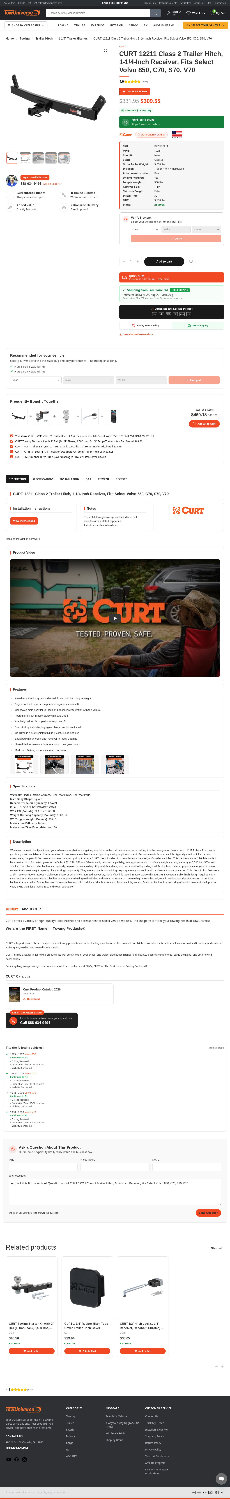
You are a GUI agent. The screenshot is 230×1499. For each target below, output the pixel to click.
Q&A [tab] (88, 479)
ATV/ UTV (71, 1456)
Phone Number (88, 1159)
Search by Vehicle (116, 1416)
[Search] (155, 13)
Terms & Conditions (157, 1456)
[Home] (22, 13)
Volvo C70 (30, 1073)
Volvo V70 (30, 1112)
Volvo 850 (30, 1054)
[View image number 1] (12, 158)
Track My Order (154, 1423)
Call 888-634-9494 (35, 1023)
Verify (178, 238)
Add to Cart (33, 1351)
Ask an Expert (51, 183)
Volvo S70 (30, 1093)
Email (155, 1159)
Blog (209, 3)
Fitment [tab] (103, 479)
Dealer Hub (150, 3)
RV (146, 25)
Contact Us (220, 3)
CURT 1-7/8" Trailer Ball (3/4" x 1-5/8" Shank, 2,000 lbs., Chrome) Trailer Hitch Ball (64, 446)
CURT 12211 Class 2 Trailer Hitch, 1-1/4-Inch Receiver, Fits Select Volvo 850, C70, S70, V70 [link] (152, 38)
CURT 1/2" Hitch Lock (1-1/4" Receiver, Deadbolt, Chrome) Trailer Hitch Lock (60, 451)
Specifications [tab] (43, 479)
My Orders (186, 3)
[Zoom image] (105, 50)
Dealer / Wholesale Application (156, 1471)
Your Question (17, 1175)
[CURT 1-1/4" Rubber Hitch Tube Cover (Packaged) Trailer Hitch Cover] (113, 416)
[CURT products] (125, 134)
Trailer (79, 25)
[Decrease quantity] (123, 261)
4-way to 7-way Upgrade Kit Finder (122, 1424)
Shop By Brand (163, 25)
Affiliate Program (155, 1462)
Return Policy (153, 1443)
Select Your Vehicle (205, 25)
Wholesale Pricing (116, 1433)
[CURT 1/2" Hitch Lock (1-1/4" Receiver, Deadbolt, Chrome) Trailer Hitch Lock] (90, 416)
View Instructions (24, 521)
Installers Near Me (168, 3)
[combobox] (98, 13)
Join (174, 14)
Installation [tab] (69, 479)
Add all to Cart (206, 424)
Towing (63, 25)
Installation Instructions (138, 334)
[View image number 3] (38, 158)
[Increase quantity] (138, 261)
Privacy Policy (153, 1449)
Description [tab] (17, 479)
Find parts (196, 380)
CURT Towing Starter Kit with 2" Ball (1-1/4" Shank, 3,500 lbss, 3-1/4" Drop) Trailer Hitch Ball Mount (74, 441)
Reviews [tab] (121, 479)
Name (11, 1159)
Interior (116, 25)
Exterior (98, 25)
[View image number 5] (64, 158)
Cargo (133, 25)
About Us (198, 3)
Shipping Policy (154, 1436)
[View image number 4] (51, 158)
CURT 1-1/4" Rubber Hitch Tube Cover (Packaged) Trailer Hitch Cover (56, 457)
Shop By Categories (26, 25)
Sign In (176, 11)
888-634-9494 (30, 183)
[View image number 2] (25, 158)
